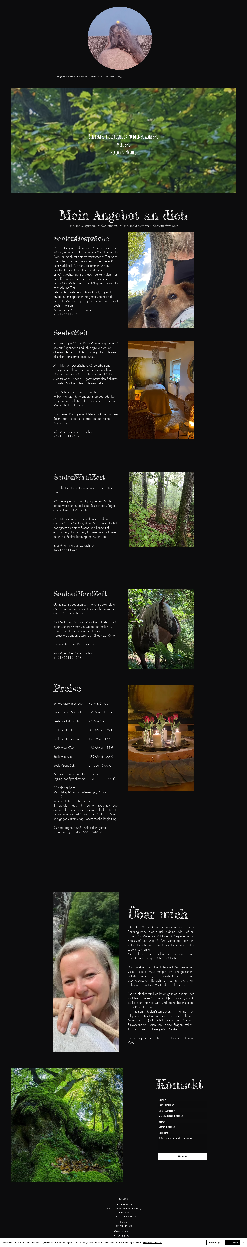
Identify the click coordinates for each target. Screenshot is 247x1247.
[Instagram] (119, 1235)
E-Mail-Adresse (165, 1111)
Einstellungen (215, 1242)
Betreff (161, 1122)
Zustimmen (233, 1242)
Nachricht (163, 1133)
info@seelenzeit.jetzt (123, 1231)
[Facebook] (114, 1235)
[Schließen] (243, 1242)
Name (161, 1100)
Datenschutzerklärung (153, 1242)
